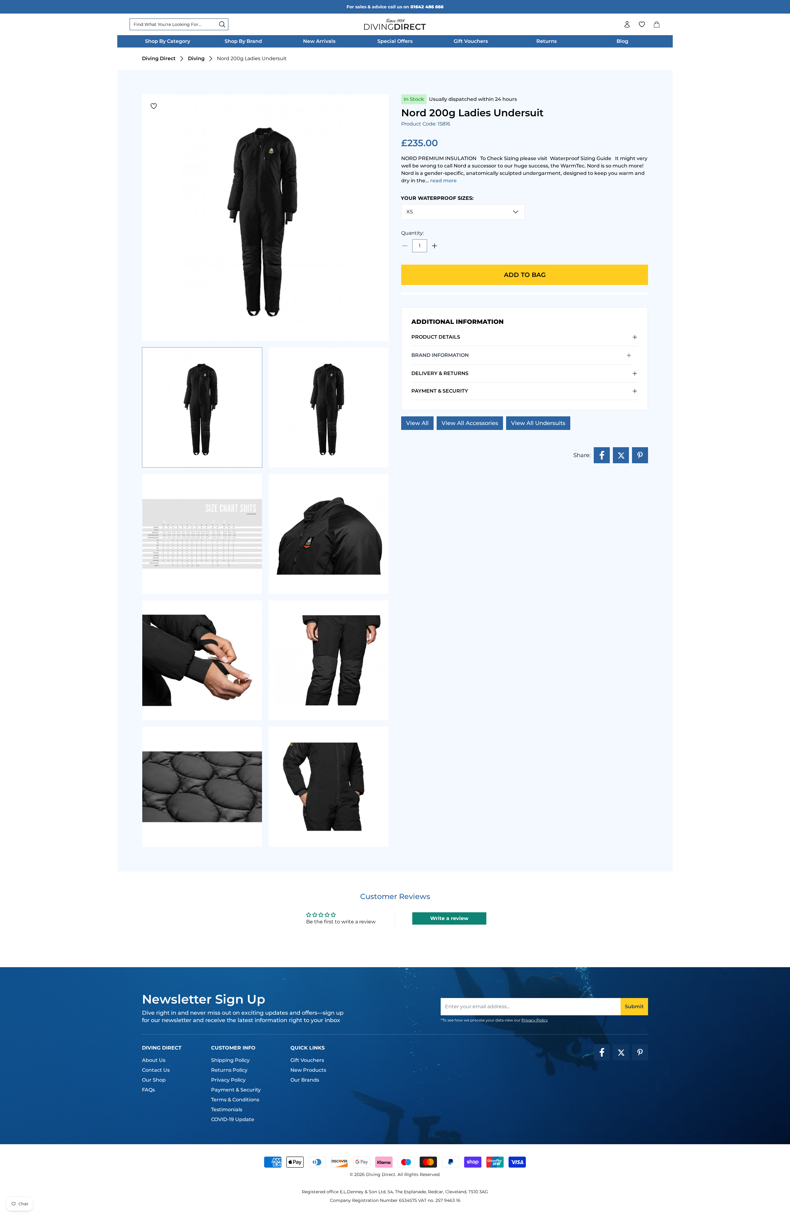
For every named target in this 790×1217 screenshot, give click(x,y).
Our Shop (154, 1080)
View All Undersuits (538, 423)
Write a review (449, 918)
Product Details (435, 337)
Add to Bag (525, 274)
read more (443, 181)
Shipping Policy (230, 1060)
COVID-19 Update (232, 1119)
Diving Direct (159, 58)
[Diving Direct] (395, 24)
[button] (656, 24)
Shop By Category (167, 41)
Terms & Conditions (235, 1100)
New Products (308, 1070)
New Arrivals (319, 41)
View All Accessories (470, 423)
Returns (546, 41)
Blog (622, 41)
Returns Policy (229, 1070)
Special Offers (395, 41)
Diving (196, 58)
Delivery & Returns (439, 373)
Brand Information (440, 355)
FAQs (148, 1090)
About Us (153, 1060)
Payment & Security (439, 391)
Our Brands (304, 1080)
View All (417, 423)
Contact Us (156, 1070)
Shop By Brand (243, 41)
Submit (634, 1006)
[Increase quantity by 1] (434, 246)
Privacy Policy (535, 1020)
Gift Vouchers (471, 41)
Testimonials (226, 1109)
